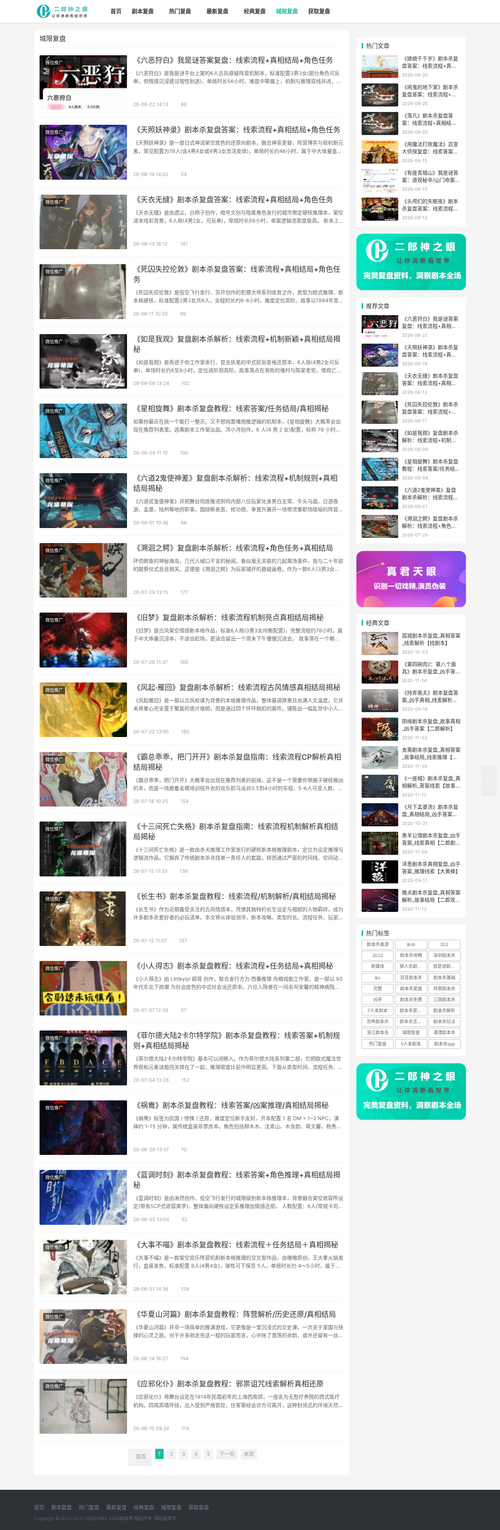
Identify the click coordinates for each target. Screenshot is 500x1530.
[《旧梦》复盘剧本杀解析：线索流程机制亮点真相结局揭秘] (83, 640)
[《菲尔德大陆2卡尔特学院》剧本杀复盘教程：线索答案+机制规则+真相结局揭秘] (83, 1057)
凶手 (377, 999)
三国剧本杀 (444, 999)
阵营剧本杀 (444, 988)
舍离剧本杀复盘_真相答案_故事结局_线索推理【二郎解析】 (431, 757)
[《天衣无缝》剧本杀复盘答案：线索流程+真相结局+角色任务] (83, 222)
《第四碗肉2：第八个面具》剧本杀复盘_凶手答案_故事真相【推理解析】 (431, 671)
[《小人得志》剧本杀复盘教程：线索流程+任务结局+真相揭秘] (83, 988)
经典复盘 (255, 11)
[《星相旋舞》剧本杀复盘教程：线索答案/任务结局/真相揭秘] (83, 431)
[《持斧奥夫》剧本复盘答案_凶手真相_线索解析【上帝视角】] (380, 694)
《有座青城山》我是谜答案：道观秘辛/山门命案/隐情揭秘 (430, 179)
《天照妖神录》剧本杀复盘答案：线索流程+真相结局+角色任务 (236, 130)
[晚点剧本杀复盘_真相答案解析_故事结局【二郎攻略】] (380, 893)
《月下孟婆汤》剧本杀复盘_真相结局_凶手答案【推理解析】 (430, 814)
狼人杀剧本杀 (413, 966)
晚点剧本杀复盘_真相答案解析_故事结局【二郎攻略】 (431, 899)
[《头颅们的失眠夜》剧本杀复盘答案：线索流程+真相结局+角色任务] (380, 202)
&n (377, 977)
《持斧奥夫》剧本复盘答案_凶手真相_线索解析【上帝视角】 (430, 699)
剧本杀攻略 (411, 955)
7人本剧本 (377, 1010)
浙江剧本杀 (378, 1032)
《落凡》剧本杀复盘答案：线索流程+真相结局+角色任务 (429, 122)
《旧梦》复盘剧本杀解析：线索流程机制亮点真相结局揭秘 (228, 617)
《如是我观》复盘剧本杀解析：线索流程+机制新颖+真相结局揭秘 (236, 344)
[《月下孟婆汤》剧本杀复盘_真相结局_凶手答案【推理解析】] (380, 808)
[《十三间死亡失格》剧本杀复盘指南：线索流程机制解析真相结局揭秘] (83, 849)
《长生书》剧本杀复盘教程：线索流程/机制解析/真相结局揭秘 (234, 896)
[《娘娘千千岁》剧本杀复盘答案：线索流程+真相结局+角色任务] (380, 59)
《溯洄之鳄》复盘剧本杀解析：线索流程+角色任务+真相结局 (233, 548)
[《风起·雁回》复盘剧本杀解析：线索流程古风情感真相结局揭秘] (83, 709)
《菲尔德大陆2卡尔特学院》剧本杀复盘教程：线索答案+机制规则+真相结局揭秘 (236, 1040)
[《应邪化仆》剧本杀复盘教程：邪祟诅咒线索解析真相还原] (83, 1406)
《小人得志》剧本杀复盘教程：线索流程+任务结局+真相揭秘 (233, 966)
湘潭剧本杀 (444, 1032)
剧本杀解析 (444, 1010)
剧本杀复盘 (411, 988)
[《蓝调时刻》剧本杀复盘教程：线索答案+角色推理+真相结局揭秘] (83, 1197)
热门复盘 (180, 11)
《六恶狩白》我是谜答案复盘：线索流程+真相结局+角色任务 (233, 60)
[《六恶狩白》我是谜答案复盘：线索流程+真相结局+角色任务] (83, 82)
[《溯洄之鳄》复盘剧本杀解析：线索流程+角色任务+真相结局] (83, 570)
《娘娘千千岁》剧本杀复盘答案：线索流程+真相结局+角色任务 (430, 65)
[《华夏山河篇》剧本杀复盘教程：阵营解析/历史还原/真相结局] (83, 1336)
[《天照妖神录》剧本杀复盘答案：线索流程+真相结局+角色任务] (83, 152)
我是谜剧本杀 (446, 966)
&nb (411, 944)
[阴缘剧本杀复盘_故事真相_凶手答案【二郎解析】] (380, 722)
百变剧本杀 (411, 977)
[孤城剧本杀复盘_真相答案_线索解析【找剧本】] (380, 636)
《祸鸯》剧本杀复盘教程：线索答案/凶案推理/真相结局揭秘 (231, 1105)
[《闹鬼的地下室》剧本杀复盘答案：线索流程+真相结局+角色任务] (380, 88)
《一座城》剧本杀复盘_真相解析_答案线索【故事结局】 (431, 785)
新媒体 (377, 966)
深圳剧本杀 (444, 955)
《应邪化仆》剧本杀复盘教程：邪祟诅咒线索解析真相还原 (228, 1384)
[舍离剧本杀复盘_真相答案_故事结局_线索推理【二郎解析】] (380, 751)
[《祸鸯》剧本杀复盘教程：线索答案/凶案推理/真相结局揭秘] (83, 1127)
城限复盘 (287, 11)
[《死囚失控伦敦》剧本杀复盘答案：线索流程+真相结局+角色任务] (83, 291)
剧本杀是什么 (413, 1010)
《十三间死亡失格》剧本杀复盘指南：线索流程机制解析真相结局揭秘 (235, 831)
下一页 (227, 1454)
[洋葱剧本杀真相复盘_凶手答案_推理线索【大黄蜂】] (380, 865)
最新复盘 (217, 11)
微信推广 (54, 63)
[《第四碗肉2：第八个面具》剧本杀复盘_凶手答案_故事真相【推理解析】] (380, 665)
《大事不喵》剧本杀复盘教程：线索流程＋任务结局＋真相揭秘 (235, 1245)
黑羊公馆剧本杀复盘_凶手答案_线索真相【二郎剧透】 (431, 842)
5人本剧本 (411, 1044)
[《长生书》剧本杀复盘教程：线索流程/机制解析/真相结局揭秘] (83, 918)
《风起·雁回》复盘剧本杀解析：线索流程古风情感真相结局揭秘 (236, 687)
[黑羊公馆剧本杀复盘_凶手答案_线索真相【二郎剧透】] (380, 836)
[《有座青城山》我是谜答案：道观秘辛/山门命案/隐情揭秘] (380, 174)
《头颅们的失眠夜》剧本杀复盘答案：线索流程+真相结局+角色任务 (430, 208)
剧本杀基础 (444, 977)
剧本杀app (444, 1044)
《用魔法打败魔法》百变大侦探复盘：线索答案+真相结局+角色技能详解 (431, 151)
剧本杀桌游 (378, 944)
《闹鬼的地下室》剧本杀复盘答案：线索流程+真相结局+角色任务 (430, 94)
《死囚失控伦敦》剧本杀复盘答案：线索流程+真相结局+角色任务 (236, 274)
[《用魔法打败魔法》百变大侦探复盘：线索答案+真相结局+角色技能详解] (380, 145)
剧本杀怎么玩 (413, 1021)
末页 (249, 1454)
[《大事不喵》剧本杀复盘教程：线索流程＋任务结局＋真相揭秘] (83, 1267)
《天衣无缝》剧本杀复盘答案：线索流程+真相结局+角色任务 (233, 199)
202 (444, 944)
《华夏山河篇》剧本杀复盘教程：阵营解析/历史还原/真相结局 (234, 1314)
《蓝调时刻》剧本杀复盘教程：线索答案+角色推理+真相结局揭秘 (236, 1180)
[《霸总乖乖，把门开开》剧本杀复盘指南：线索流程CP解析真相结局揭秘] (83, 779)
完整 (377, 988)
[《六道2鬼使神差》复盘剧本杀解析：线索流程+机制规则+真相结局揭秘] (83, 500)
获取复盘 (319, 11)
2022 (377, 955)
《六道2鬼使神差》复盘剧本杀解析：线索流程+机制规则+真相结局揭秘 (235, 483)
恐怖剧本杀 (378, 1021)
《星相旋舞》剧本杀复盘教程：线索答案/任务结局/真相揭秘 (231, 408)
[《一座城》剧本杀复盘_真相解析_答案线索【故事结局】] (380, 779)
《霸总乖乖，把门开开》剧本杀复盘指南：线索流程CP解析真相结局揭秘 (237, 762)
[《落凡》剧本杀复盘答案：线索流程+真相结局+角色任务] (380, 116)
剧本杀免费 (411, 999)
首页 (116, 11)
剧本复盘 (143, 11)
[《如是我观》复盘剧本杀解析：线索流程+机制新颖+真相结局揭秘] (83, 361)
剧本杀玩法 (444, 1021)
